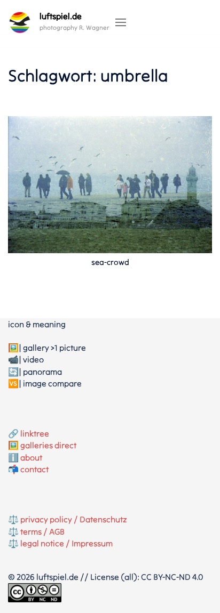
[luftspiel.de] (20, 22)
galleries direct (48, 445)
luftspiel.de (61, 16)
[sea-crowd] (110, 183)
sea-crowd (110, 262)
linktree (34, 433)
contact (34, 469)
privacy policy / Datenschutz (73, 519)
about (31, 457)
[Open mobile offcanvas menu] (120, 23)
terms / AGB (42, 531)
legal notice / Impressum (66, 543)
